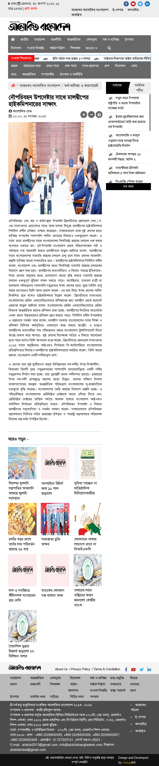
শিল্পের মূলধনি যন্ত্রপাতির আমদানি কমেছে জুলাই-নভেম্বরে (21, 491)
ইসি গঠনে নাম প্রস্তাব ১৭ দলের (64, 58)
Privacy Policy (80, 669)
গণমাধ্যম (115, 684)
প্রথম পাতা (52, 66)
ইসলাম (129, 39)
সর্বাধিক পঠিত (140, 87)
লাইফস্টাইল (57, 48)
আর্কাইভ (76, 15)
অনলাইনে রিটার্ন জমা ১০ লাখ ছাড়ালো (52, 488)
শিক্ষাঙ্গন (75, 48)
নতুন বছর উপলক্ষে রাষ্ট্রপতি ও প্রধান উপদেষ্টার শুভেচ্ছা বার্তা (124, 103)
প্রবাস (13, 684)
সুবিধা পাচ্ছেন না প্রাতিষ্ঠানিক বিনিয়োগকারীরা (85, 488)
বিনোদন (16, 48)
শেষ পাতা (71, 66)
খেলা (134, 66)
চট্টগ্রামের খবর (32, 66)
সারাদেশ (39, 39)
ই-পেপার (118, 10)
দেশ (106, 66)
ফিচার (133, 678)
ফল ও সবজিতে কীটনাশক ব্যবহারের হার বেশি (22, 595)
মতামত (134, 684)
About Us (61, 669)
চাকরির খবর (37, 696)
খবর (13, 74)
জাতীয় (24, 39)
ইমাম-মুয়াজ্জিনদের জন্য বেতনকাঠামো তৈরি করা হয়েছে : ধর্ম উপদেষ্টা (127, 121)
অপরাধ (94, 696)
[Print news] (99, 114)
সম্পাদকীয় (47, 74)
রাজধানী (35, 684)
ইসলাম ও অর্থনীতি (71, 74)
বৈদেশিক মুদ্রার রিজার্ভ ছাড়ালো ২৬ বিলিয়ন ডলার (21, 651)
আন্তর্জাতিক (74, 39)
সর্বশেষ (117, 85)
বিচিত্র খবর (77, 696)
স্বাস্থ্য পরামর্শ (117, 690)
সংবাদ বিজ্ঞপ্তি (35, 48)
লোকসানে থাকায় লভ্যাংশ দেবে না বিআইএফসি (85, 544)
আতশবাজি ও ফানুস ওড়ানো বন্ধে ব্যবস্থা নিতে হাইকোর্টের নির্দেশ (124, 140)
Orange (129, 762)
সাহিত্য (54, 696)
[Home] (13, 39)
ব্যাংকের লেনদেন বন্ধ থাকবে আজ (52, 593)
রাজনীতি (56, 39)
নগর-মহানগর (90, 66)
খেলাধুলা (91, 39)
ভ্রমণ (133, 690)
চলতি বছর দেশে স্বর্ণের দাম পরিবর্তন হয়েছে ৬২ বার (22, 544)
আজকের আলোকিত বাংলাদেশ (89, 10)
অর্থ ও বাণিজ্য (111, 39)
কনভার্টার (133, 10)
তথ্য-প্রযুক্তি (117, 678)
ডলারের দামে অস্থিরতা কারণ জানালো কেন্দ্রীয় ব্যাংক (84, 598)
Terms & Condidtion (106, 669)
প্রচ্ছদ (14, 66)
